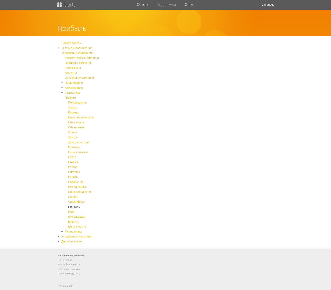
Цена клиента (77, 226)
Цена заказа (76, 122)
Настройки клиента (69, 264)
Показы (73, 162)
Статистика (72, 92)
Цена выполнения (80, 191)
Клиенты (73, 221)
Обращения (76, 182)
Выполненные (77, 187)
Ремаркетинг (73, 67)
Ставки (72, 132)
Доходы (73, 137)
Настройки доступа (69, 269)
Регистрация (65, 260)
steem (69, 286)
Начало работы (71, 43)
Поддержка (166, 4)
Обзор (142, 4)
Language (268, 4)
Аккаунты (71, 72)
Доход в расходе (78, 142)
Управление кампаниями (77, 53)
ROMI (71, 211)
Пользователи (77, 102)
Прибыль (74, 206)
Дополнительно (71, 241)
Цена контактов (78, 152)
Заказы (72, 107)
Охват (72, 157)
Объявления (76, 127)
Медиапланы (73, 231)
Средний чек (76, 201)
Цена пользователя (81, 117)
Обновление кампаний (79, 77)
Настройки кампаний (78, 62)
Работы (73, 177)
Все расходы (76, 216)
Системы (74, 172)
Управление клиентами (76, 236)
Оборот (73, 196)
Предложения (74, 82)
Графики (70, 97)
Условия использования (76, 48)
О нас (189, 4)
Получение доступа (69, 273)
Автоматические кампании (82, 58)
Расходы (73, 112)
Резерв (72, 167)
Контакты (74, 147)
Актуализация (74, 87)
